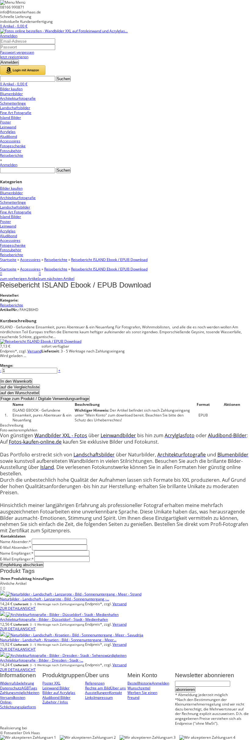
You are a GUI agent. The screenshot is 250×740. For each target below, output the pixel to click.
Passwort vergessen (17, 52)
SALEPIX (35, 728)
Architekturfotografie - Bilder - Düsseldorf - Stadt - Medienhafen (54, 619)
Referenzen (95, 683)
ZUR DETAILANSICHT (18, 608)
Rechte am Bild (97, 688)
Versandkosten (12, 697)
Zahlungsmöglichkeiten (19, 692)
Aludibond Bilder (56, 697)
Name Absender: (15, 541)
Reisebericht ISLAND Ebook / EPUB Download (109, 259)
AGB (25, 688)
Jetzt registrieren (14, 56)
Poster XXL (51, 683)
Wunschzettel (138, 688)
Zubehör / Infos (55, 702)
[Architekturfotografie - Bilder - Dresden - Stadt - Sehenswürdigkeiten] (63, 655)
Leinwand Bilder (56, 688)
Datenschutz (10, 688)
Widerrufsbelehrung (17, 683)
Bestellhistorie (139, 683)
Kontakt (115, 692)
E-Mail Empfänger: (17, 559)
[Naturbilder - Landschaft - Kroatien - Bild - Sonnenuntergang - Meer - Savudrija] (71, 635)
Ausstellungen (97, 692)
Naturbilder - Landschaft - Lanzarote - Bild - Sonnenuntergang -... (54, 599)
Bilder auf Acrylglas (58, 692)
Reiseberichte (55, 259)
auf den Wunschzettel (20, 393)
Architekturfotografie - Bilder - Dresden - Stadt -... (41, 660)
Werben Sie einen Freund (142, 695)
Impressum (103, 697)
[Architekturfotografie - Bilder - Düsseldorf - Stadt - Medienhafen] (59, 614)
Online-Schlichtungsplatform (18, 704)
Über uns (118, 688)
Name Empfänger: (16, 553)
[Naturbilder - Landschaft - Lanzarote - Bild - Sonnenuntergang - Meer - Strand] (70, 594)
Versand (34, 351)
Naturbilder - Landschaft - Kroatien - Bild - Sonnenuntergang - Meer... (58, 639)
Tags (33, 688)
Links (89, 697)
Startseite (8, 259)
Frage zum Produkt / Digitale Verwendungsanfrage (45, 398)
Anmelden (8, 35)
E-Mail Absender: (15, 547)
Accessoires (30, 259)
